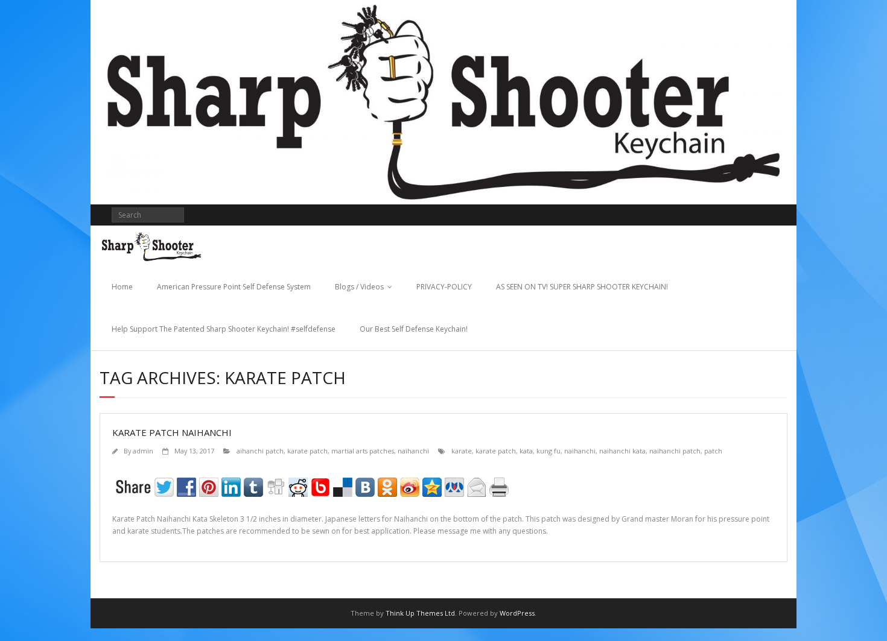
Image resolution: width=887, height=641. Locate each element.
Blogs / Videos (359, 287)
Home (122, 287)
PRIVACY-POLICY (444, 287)
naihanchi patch (675, 450)
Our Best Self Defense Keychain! (414, 329)
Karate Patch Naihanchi (172, 432)
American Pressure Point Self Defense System (234, 287)
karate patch (307, 450)
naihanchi (413, 450)
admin (143, 450)
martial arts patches (362, 450)
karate (461, 450)
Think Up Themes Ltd (420, 612)
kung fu (548, 450)
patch (713, 450)
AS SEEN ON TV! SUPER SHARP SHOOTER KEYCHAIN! (582, 287)
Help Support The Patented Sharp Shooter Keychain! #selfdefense (223, 329)
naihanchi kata (622, 450)
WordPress (517, 612)
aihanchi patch (260, 450)
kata (526, 450)
